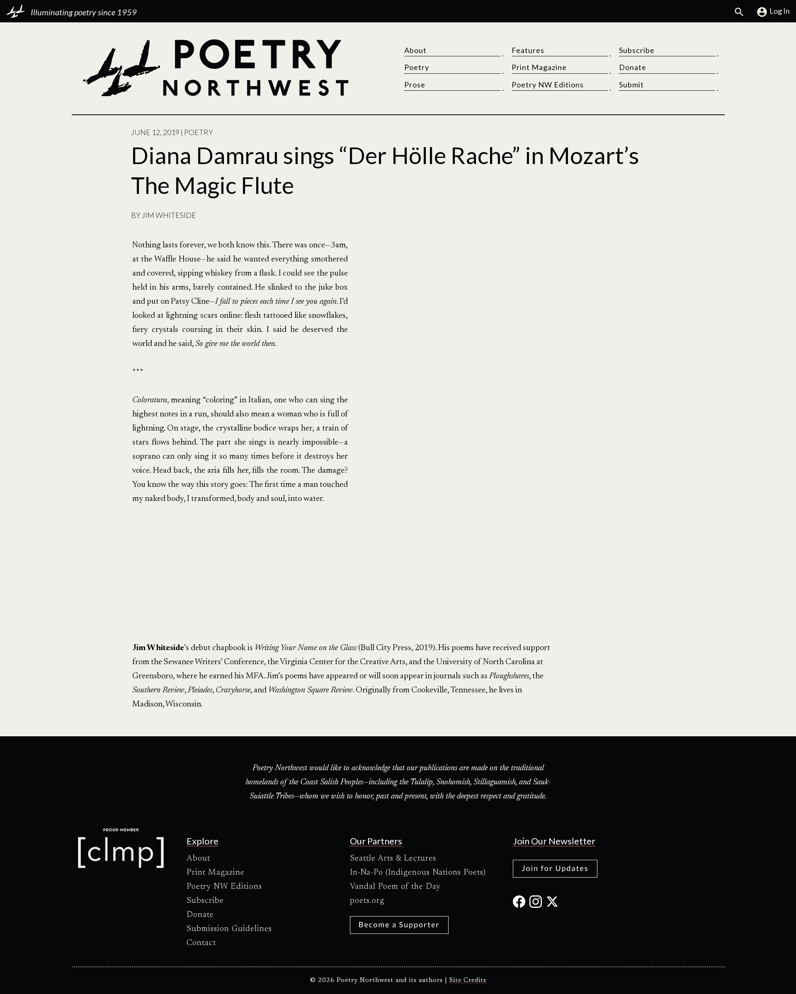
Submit (631, 84)
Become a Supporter (399, 924)
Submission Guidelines (229, 929)
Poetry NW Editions (548, 84)
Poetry (416, 67)
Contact (201, 943)
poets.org (367, 901)
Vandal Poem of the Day (395, 887)
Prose (414, 84)
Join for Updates (555, 868)
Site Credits (467, 980)
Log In (779, 10)
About (415, 50)
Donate (632, 67)
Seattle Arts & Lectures (393, 858)
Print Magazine (539, 67)
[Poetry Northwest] (215, 68)
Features (528, 50)
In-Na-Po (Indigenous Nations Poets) (418, 872)
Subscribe (637, 50)
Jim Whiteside (169, 215)
